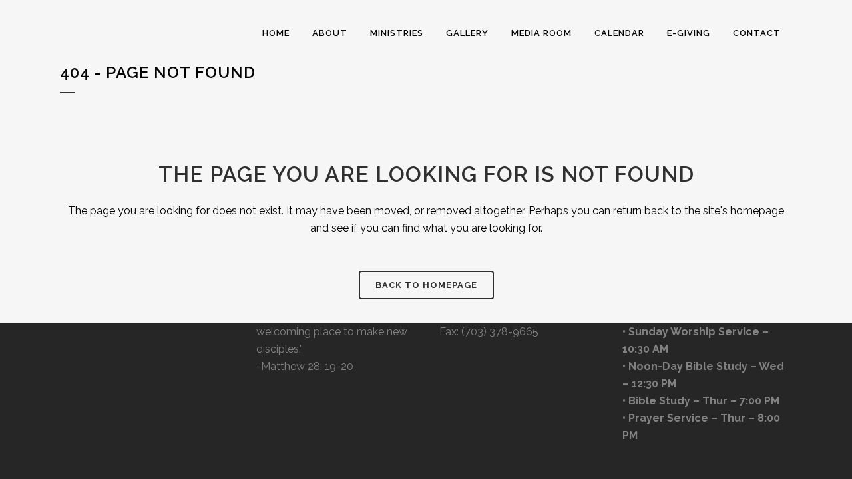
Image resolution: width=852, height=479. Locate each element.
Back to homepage (426, 285)
